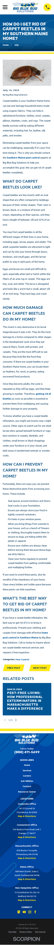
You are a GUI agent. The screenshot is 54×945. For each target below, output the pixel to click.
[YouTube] (24, 911)
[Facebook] (35, 911)
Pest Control (22, 659)
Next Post (40, 668)
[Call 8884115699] (47, 7)
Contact (27, 786)
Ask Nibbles (27, 781)
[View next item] (16, 720)
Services (27, 770)
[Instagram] (29, 911)
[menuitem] (12, 931)
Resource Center (27, 791)
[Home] (25, 7)
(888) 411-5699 (27, 752)
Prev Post (13, 668)
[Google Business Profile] (18, 911)
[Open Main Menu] (5, 7)
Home (27, 765)
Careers (27, 776)
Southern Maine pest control (23, 157)
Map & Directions (27, 816)
